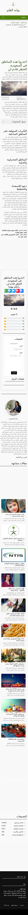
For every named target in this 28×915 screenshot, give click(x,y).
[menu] (3, 17)
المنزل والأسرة (17, 832)
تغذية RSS (6, 905)
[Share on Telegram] (10, 291)
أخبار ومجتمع (18, 822)
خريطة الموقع (14, 905)
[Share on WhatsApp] (6, 291)
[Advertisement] (14, 43)
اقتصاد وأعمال (18, 826)
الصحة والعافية (17, 829)
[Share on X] (14, 291)
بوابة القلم (24, 22)
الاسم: (21, 346)
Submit (14, 372)
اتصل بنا (22, 905)
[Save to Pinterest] (18, 291)
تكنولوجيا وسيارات (17, 835)
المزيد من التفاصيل (21, 457)
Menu (24, 17)
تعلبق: (21, 352)
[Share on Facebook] (22, 291)
